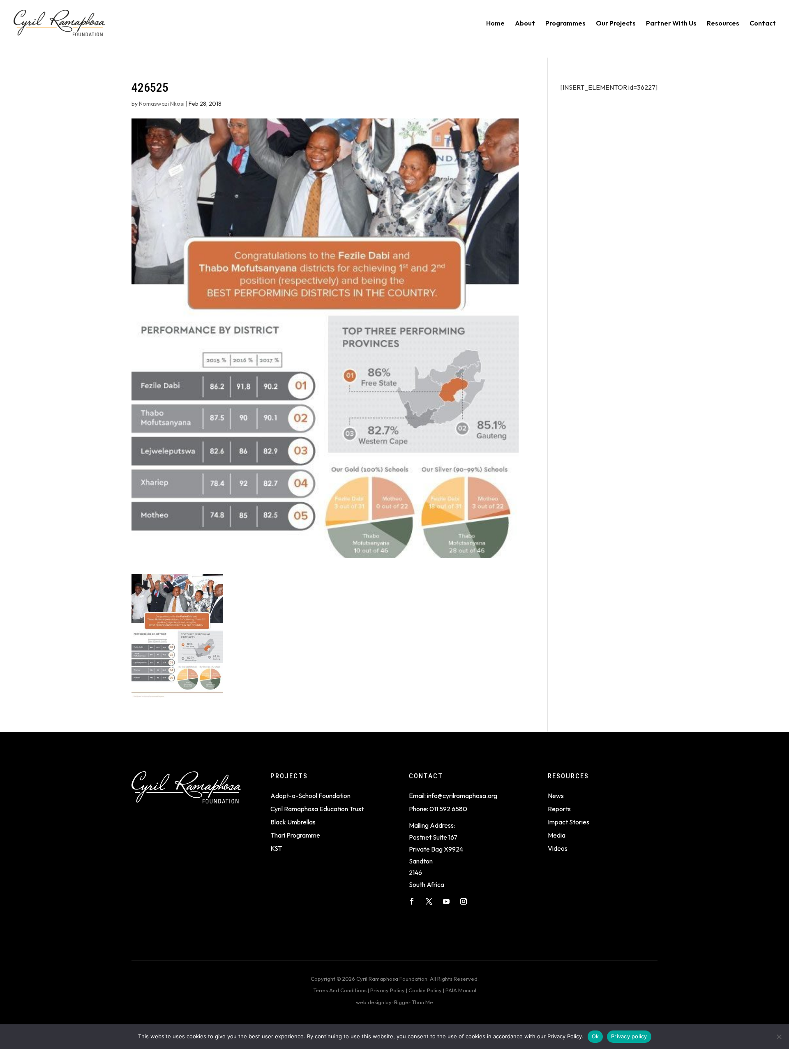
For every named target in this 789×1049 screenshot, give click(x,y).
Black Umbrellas (293, 822)
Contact (763, 23)
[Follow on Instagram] (463, 901)
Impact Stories (568, 822)
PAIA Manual (460, 990)
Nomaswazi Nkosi (162, 103)
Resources (723, 23)
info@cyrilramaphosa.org (462, 795)
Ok (595, 1036)
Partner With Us (671, 23)
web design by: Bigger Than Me (394, 1002)
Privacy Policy (387, 990)
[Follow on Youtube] (446, 901)
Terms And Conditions (340, 990)
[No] (779, 1037)
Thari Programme (295, 835)
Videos (558, 848)
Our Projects (616, 23)
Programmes (565, 23)
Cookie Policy (425, 990)
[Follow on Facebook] (411, 901)
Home (495, 23)
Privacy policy (629, 1036)
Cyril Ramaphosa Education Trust (317, 809)
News (556, 795)
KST (276, 848)
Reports (559, 809)
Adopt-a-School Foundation (310, 795)
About (525, 23)
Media (556, 835)
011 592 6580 (448, 809)
